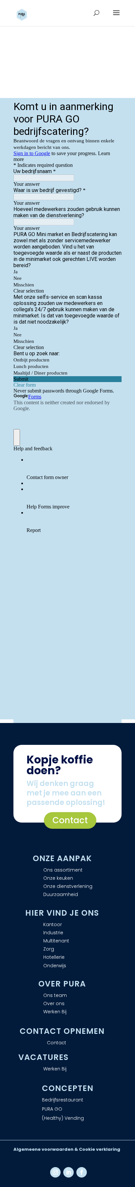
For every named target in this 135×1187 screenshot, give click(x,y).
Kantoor (52, 924)
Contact (70, 820)
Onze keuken (58, 878)
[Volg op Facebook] (81, 1172)
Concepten (67, 1088)
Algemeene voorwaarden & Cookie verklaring (66, 1149)
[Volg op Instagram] (55, 1172)
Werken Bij (55, 1011)
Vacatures (43, 1057)
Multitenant (56, 941)
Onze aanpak (62, 858)
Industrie (53, 932)
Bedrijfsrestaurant (62, 1100)
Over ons (54, 1003)
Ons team (55, 995)
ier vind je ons (65, 912)
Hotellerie (54, 957)
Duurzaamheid (60, 894)
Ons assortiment (63, 870)
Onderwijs (54, 965)
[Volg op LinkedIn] (68, 1172)
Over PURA (62, 983)
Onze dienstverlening (67, 886)
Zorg (48, 949)
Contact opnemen (62, 1031)
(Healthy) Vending (63, 1118)
